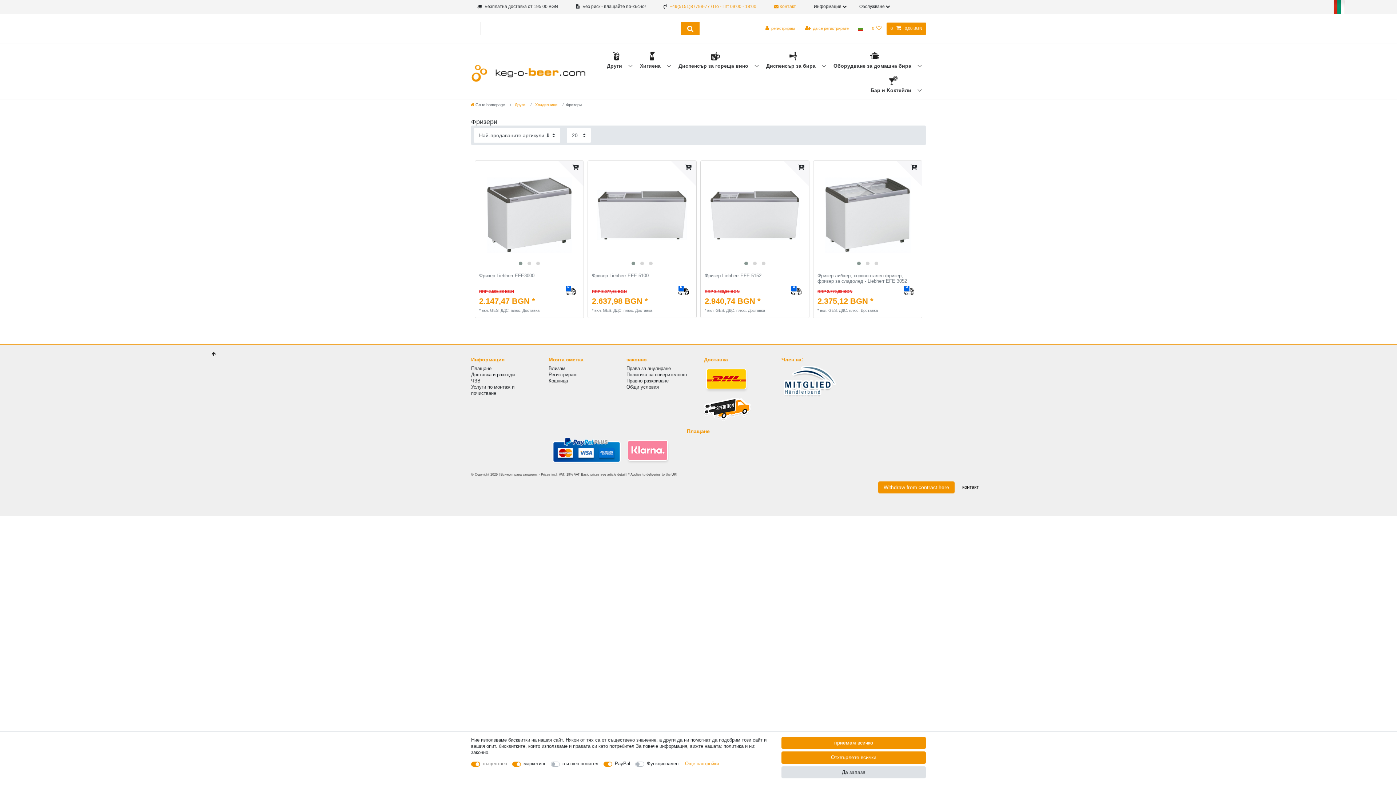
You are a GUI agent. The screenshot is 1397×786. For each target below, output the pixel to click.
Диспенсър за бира (791, 66)
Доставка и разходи (493, 374)
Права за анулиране (648, 368)
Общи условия (642, 387)
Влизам (557, 368)
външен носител (580, 763)
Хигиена (651, 66)
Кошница (558, 381)
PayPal (622, 763)
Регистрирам (563, 374)
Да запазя (853, 772)
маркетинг (535, 763)
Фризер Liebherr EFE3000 (506, 275)
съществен (495, 763)
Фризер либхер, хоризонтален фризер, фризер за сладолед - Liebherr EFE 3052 (862, 278)
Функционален (662, 763)
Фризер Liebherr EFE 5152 (733, 275)
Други (615, 66)
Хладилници (545, 105)
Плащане (481, 368)
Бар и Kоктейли (892, 90)
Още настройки (702, 763)
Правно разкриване (647, 381)
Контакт (787, 6)
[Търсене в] (690, 28)
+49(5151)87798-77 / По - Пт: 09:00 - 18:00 (713, 6)
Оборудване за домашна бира (873, 66)
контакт (970, 487)
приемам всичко (853, 743)
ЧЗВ (476, 381)
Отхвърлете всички (853, 757)
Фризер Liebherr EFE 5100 (620, 275)
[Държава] (860, 29)
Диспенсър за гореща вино (714, 66)
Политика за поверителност (657, 374)
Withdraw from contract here (916, 487)
